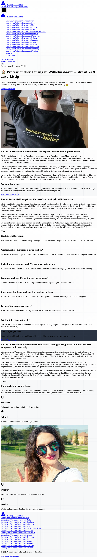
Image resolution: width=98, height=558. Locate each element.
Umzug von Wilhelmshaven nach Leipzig (21, 38)
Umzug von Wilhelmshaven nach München (22, 27)
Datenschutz (10, 55)
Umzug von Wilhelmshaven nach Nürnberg (22, 49)
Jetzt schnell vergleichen (10, 195)
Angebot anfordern (20, 7)
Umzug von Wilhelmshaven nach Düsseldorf (23, 36)
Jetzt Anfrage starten (8, 340)
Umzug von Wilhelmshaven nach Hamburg (22, 25)
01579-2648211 (7, 7)
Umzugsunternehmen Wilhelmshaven (20, 21)
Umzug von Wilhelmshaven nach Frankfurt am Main (26, 32)
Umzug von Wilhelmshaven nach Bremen (21, 44)
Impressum (10, 53)
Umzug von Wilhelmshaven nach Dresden (22, 51)
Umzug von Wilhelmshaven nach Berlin (21, 23)
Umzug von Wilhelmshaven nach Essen (21, 42)
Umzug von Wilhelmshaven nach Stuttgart (22, 34)
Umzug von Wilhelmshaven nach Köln (20, 29)
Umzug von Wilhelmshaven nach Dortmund (22, 40)
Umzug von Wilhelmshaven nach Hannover (22, 47)
